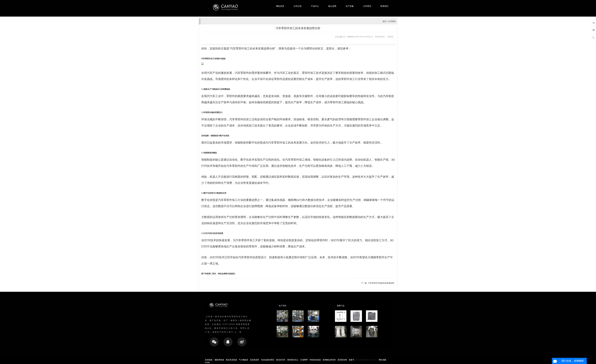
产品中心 (315, 6)
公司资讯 (367, 6)
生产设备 (350, 6)
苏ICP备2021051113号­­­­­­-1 (366, 360)
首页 (384, 21)
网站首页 (280, 6)
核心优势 (332, 6)
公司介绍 (297, 6)
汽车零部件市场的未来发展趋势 (381, 283)
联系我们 (384, 6)
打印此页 (380, 37)
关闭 (390, 37)
